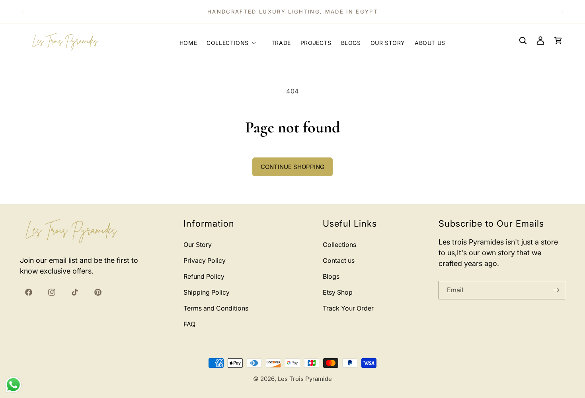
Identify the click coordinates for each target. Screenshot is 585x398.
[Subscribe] (556, 290)
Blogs (331, 276)
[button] (234, 40)
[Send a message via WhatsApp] (13, 384)
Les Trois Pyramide (305, 378)
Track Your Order (348, 308)
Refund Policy (203, 276)
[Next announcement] (562, 11)
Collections (339, 245)
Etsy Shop (338, 292)
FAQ (189, 324)
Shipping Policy (206, 292)
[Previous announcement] (22, 11)
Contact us (339, 260)
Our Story (197, 245)
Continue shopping (292, 167)
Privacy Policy (204, 260)
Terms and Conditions (215, 308)
